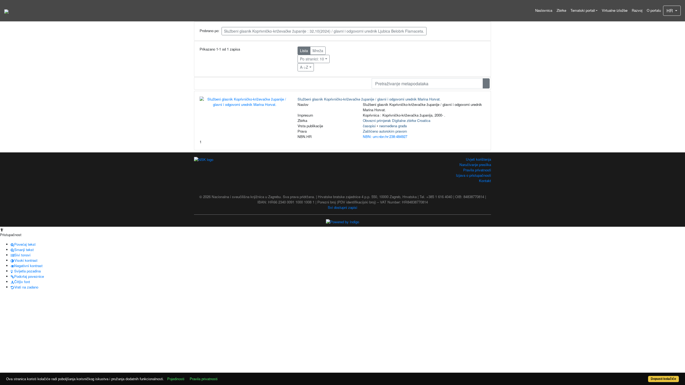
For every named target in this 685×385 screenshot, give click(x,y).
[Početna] (6, 10)
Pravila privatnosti (477, 169)
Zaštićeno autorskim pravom (385, 131)
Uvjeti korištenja (478, 159)
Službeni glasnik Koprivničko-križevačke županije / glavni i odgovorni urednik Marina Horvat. (369, 99)
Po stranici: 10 (312, 58)
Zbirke (561, 10)
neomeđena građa (393, 125)
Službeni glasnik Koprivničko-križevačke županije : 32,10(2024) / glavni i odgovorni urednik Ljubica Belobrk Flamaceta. (324, 31)
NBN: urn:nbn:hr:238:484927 (385, 136)
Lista (304, 50)
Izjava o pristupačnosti (473, 175)
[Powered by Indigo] (342, 221)
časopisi (369, 125)
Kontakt (485, 180)
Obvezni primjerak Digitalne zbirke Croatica (396, 120)
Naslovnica (543, 10)
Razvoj (637, 10)
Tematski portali (582, 10)
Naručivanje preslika (475, 164)
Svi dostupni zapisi (342, 207)
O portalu (654, 10)
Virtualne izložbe (614, 10)
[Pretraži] (486, 83)
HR (670, 10)
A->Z (304, 67)
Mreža (318, 50)
